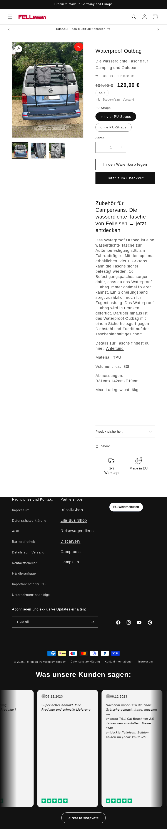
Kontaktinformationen (119, 661)
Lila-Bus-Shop (73, 520)
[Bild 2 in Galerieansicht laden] (38, 151)
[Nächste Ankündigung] (158, 29)
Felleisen (31, 661)
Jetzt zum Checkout (125, 178)
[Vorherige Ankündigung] (9, 29)
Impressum (21, 510)
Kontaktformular (24, 563)
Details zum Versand (28, 552)
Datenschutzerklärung (29, 520)
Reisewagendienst (77, 531)
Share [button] (105, 446)
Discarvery (70, 541)
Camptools (70, 552)
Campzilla (69, 562)
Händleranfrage (24, 573)
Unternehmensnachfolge (31, 595)
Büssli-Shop (71, 510)
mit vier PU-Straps (115, 116)
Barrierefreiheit (23, 541)
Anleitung (115, 348)
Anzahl (100, 138)
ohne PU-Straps (113, 127)
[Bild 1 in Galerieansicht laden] (20, 151)
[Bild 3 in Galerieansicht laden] (57, 151)
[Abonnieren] (92, 622)
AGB (15, 531)
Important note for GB (29, 584)
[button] (10, 17)
